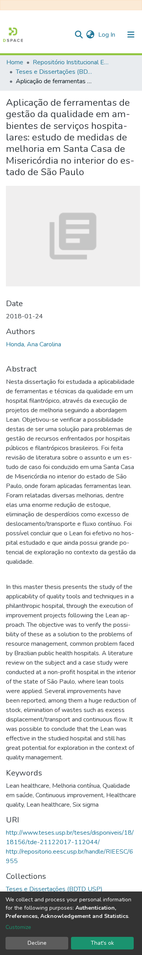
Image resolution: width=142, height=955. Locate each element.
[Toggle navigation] (131, 35)
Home (14, 62)
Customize (18, 927)
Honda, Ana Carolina (33, 344)
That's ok (102, 943)
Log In (107, 34)
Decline (37, 943)
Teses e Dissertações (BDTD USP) (55, 71)
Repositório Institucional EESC (72, 62)
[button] (90, 34)
